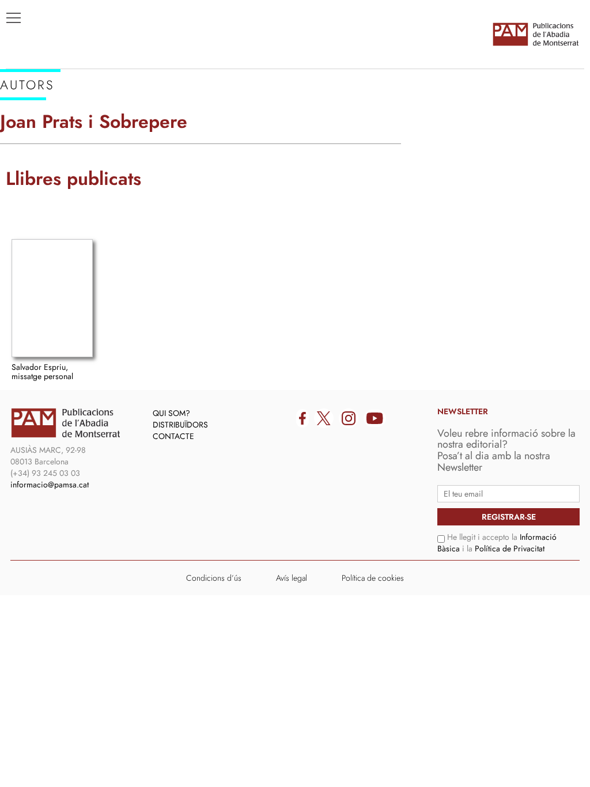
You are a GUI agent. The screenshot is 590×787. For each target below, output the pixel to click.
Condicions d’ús (213, 578)
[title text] (535, 34)
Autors (30, 139)
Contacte (173, 436)
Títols (27, 121)
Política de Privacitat (509, 548)
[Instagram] (348, 418)
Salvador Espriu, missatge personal (42, 371)
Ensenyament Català (64, 156)
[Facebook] (302, 418)
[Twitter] (324, 418)
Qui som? (171, 413)
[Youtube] (375, 418)
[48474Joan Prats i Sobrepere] (52, 298)
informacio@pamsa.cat (49, 484)
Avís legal (291, 578)
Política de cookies (373, 578)
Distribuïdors (180, 424)
